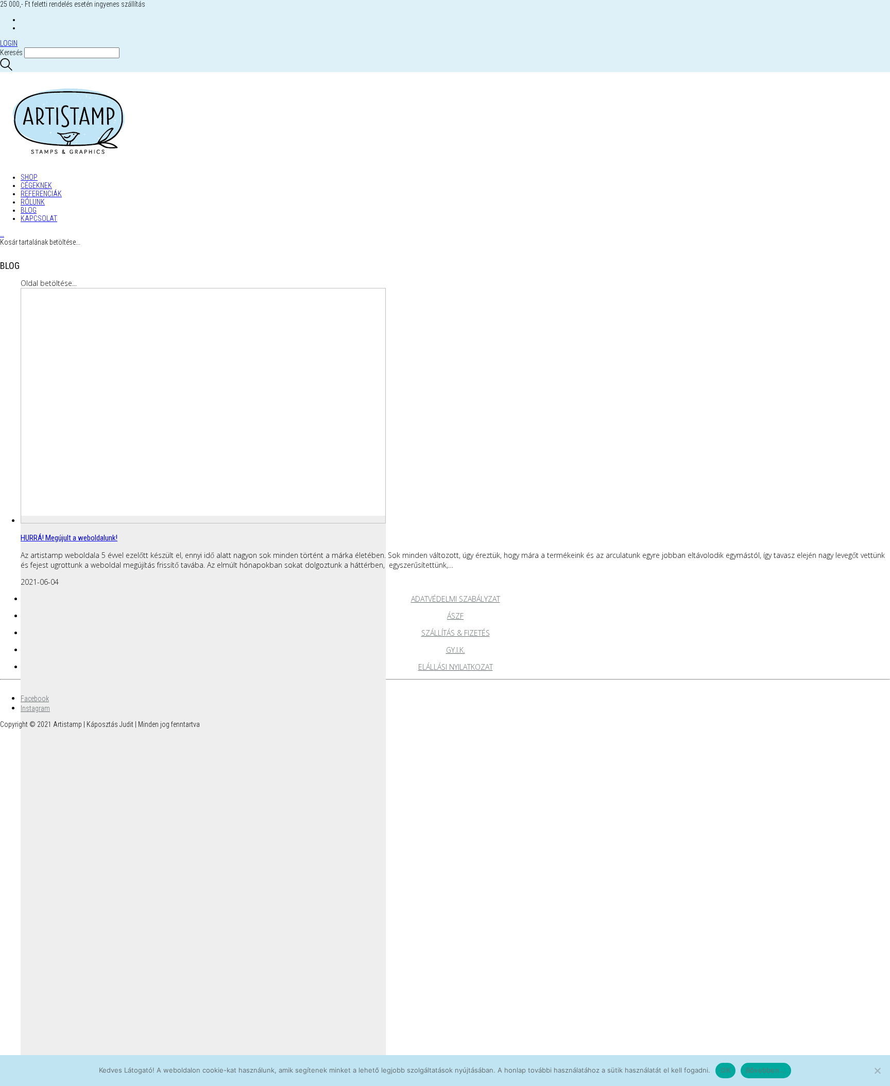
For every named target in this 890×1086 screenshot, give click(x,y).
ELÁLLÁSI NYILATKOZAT (455, 667)
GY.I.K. (455, 650)
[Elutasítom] (877, 1070)
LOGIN (9, 43)
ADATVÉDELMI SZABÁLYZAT (455, 599)
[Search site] (6, 68)
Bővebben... (766, 1070)
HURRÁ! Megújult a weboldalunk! (69, 537)
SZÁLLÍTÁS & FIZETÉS (455, 633)
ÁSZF (455, 616)
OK (725, 1070)
